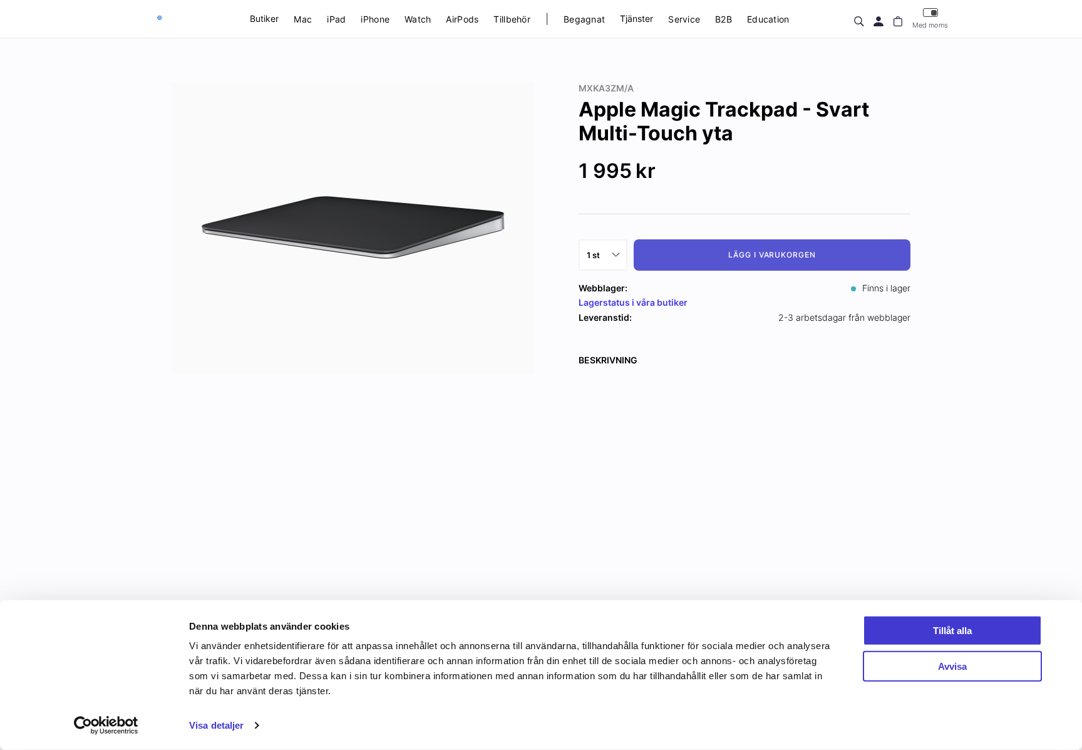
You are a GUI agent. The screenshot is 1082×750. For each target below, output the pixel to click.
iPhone (375, 19)
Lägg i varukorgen (772, 254)
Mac (303, 19)
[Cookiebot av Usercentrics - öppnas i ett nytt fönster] (106, 725)
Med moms (930, 25)
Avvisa (952, 665)
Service (684, 19)
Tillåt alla (952, 630)
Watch (417, 19)
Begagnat (584, 19)
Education (768, 19)
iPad (336, 19)
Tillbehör (511, 19)
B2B (723, 19)
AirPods (462, 19)
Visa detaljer (216, 725)
